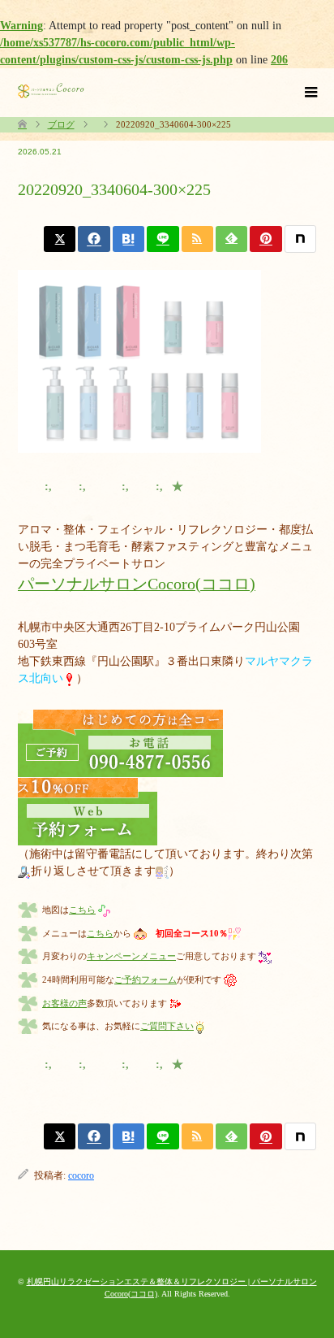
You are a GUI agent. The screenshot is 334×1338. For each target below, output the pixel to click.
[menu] (309, 92)
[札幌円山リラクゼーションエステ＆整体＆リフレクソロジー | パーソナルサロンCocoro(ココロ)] (51, 90)
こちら (82, 909)
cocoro (81, 1175)
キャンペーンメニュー (131, 956)
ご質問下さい (167, 1026)
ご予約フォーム (145, 979)
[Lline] (162, 239)
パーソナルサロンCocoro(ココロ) (136, 584)
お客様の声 (64, 1003)
